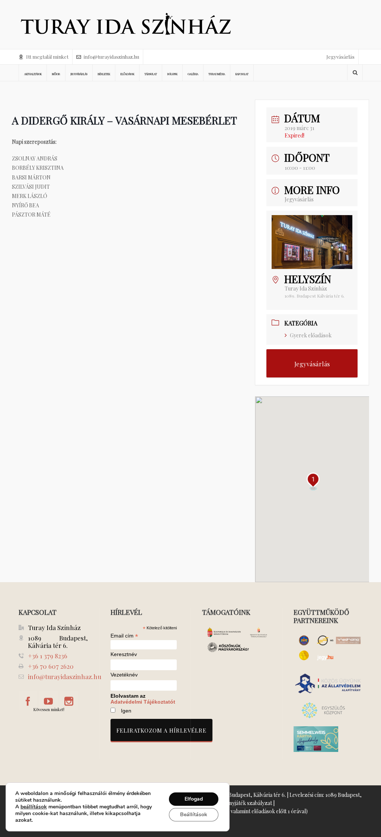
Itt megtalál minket (47, 56)
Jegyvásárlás (340, 56)
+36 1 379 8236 (47, 656)
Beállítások (193, 814)
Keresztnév (124, 654)
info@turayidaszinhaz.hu (111, 56)
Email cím (124, 635)
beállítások (33, 807)
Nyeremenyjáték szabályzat (240, 803)
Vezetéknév (124, 675)
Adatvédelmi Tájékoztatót (143, 702)
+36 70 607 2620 (51, 666)
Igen (126, 711)
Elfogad (194, 798)
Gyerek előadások (311, 335)
